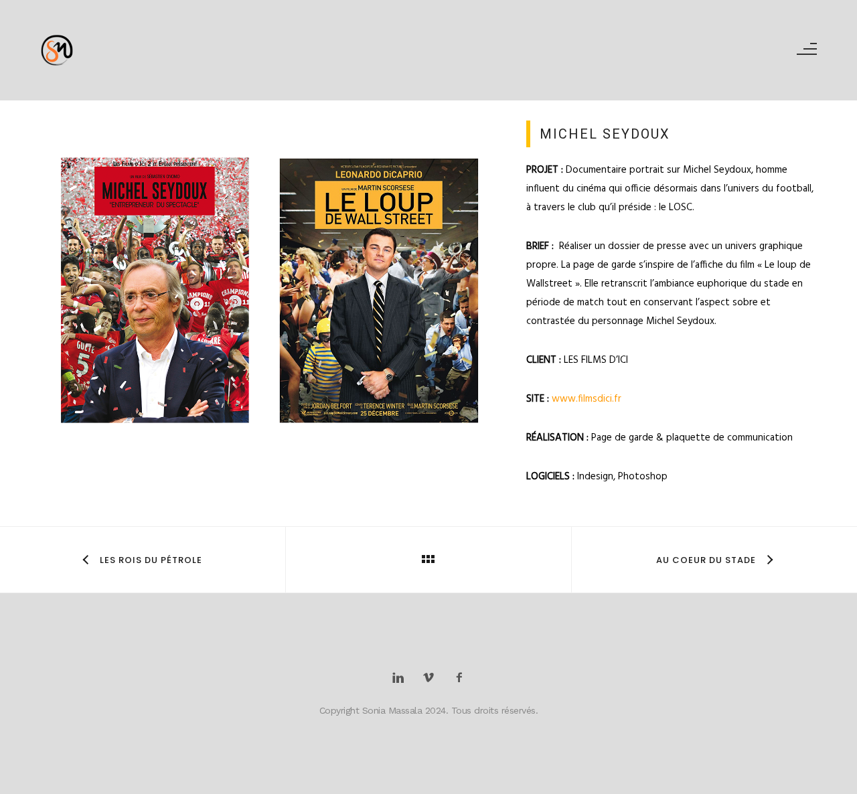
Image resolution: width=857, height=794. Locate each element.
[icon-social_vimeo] (432, 678)
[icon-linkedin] (401, 678)
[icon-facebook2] (459, 678)
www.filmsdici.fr (586, 399)
